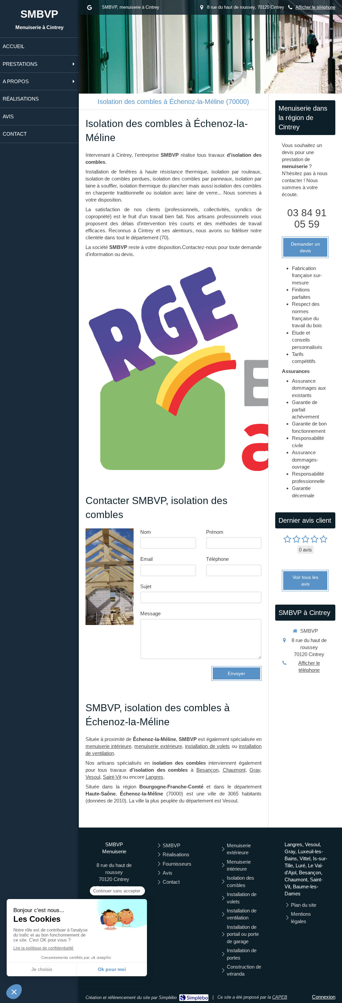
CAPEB (279, 997)
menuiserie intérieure (108, 746)
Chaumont (234, 770)
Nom (145, 532)
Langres (154, 777)
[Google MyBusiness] (89, 9)
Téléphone (217, 559)
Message (150, 613)
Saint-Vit (112, 777)
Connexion (323, 997)
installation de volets (207, 746)
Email (146, 559)
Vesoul (93, 777)
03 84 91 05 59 (307, 218)
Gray (254, 770)
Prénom (214, 532)
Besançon (207, 770)
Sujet (145, 586)
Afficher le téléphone (315, 7)
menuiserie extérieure (158, 746)
